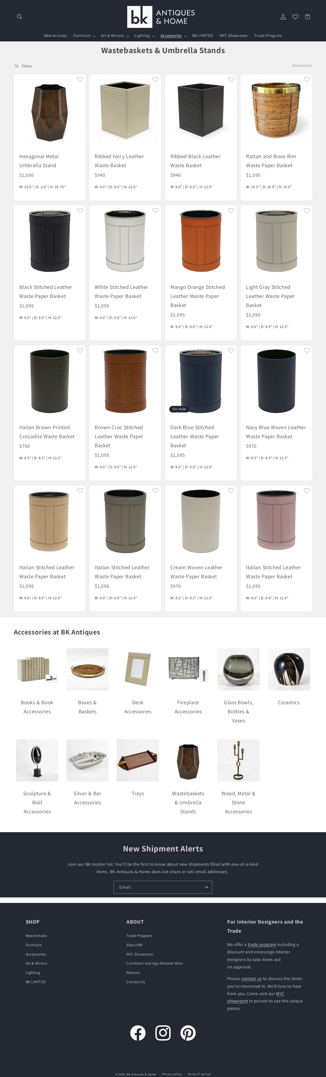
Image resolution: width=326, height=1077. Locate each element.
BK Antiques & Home (141, 1074)
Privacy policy (172, 1074)
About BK (134, 944)
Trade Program (139, 935)
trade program (262, 944)
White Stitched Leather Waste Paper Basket (121, 291)
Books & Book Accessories (37, 707)
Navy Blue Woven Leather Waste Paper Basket (276, 431)
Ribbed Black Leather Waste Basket (195, 160)
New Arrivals (36, 935)
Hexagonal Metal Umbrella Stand (39, 160)
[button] (20, 17)
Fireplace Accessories (188, 707)
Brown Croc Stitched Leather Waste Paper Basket (119, 435)
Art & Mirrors (36, 963)
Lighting (33, 972)
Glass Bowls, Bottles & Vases (238, 711)
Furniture (34, 944)
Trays (137, 793)
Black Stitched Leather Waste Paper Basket (45, 291)
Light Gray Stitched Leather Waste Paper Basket (270, 295)
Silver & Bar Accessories (87, 798)
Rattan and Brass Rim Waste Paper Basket (271, 160)
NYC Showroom (139, 954)
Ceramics (289, 702)
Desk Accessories (137, 707)
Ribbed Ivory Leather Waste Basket (119, 160)
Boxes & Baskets (87, 707)
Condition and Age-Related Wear (154, 963)
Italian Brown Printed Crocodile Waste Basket (47, 431)
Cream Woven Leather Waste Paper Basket (196, 572)
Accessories (36, 954)
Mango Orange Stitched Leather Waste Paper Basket (197, 295)
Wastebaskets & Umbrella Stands (188, 802)
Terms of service (199, 1074)
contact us (251, 978)
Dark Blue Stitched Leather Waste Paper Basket (194, 435)
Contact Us (135, 981)
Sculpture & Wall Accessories (37, 802)
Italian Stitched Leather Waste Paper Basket (46, 572)
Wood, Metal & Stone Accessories (238, 802)
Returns (133, 972)
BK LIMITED (36, 981)
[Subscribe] (206, 887)
